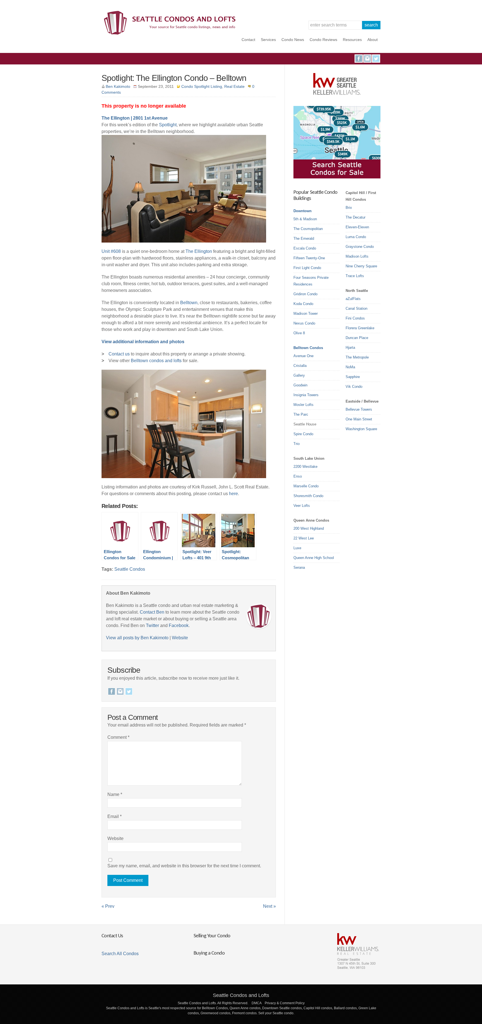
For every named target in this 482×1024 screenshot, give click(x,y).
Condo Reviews (323, 39)
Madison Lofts (357, 256)
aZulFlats (353, 299)
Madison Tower (305, 313)
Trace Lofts (355, 276)
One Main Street (359, 419)
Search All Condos (120, 953)
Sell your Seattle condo (275, 1013)
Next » (269, 906)
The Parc (300, 414)
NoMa (350, 367)
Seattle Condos (129, 569)
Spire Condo (303, 434)
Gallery (299, 375)
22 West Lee (303, 538)
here (233, 493)
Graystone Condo (360, 246)
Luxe (297, 548)
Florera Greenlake (360, 328)
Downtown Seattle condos (282, 1008)
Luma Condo (356, 237)
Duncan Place (357, 338)
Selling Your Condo (212, 936)
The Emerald (303, 238)
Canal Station (356, 308)
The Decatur (355, 217)
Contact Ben (152, 612)
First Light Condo (307, 268)
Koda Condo (303, 304)
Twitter (376, 58)
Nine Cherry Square (361, 266)
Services (268, 39)
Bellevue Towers (359, 409)
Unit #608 (111, 251)
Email (114, 816)
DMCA (256, 1003)
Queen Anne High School (313, 558)
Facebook (358, 58)
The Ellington (198, 251)
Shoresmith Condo (308, 496)
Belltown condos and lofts (156, 360)
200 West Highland (308, 528)
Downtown (302, 211)
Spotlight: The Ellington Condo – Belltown (174, 78)
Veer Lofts (301, 505)
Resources (352, 39)
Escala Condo (304, 248)
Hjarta (350, 347)
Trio (296, 444)
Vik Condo (354, 386)
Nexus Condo (304, 323)
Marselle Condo (306, 486)
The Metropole (357, 357)
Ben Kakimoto (118, 86)
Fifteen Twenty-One (309, 258)
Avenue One (303, 356)
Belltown (188, 302)
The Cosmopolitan (308, 229)
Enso (297, 476)
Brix (349, 207)
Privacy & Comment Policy (285, 1003)
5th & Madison (305, 219)
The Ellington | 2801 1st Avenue (135, 118)
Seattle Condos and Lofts (241, 995)
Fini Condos (355, 318)
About (372, 39)
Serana (299, 567)
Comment (118, 737)
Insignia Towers (306, 395)
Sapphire (353, 377)
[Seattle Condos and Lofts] (171, 33)
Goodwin (300, 385)
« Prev (108, 906)
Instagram (367, 58)
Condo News (292, 39)
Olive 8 (299, 333)
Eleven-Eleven (357, 227)
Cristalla (300, 366)
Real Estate (234, 86)
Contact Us (112, 936)
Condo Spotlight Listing (201, 86)
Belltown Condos (308, 348)
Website (180, 637)
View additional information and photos (143, 341)
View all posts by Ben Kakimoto (137, 637)
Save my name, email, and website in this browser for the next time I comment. (184, 865)
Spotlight (168, 124)
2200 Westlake (305, 466)
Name (114, 794)
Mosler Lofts (303, 405)
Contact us (119, 354)
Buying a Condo (209, 953)
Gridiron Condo (305, 294)
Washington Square (361, 429)
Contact (248, 39)
